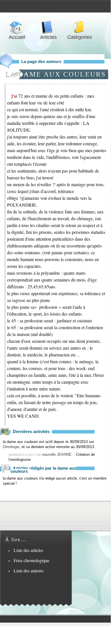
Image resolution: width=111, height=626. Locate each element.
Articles (48, 27)
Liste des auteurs (28, 571)
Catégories (79, 27)
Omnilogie (11, 447)
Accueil (17, 27)
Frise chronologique (31, 560)
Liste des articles (28, 550)
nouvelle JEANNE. (57, 454)
